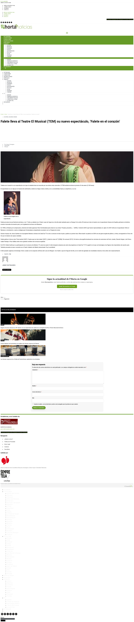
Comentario (35, 369)
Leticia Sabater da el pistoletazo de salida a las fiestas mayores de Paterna (20, 343)
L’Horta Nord (8, 38)
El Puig (9, 506)
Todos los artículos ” (7, 269)
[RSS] (5, 22)
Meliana (9, 519)
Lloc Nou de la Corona (13, 553)
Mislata (9, 559)
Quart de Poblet (12, 566)
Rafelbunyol (10, 529)
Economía (9, 48)
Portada (2, 114)
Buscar (5, 68)
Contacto (6, 9)
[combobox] (8, 619)
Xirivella (9, 573)
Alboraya (9, 495)
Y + (4, 58)
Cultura (9, 45)
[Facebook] (1, 22)
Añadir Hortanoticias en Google (67, 286)
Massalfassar (11, 516)
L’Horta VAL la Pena (12, 63)
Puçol (8, 527)
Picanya (9, 562)
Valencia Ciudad (8, 41)
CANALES (7, 579)
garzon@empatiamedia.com (8, 429)
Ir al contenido (4, 1)
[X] (9, 22)
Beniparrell (10, 547)
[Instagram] (3, 22)
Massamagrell (11, 518)
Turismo (9, 56)
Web (33, 398)
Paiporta (9, 560)
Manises (9, 555)
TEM (10, 254)
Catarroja (9, 551)
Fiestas (9, 49)
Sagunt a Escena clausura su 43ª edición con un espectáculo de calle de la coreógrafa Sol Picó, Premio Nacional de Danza (32, 327)
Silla (8, 570)
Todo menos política (12, 62)
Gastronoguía (10, 51)
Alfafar (9, 546)
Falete (6, 254)
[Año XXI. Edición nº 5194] (9, 5)
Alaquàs (9, 538)
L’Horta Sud (7, 39)
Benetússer (10, 549)
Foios (8, 510)
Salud (8, 53)
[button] (67, 127)
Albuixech (10, 497)
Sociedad (9, 55)
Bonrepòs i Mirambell (13, 503)
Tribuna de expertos (12, 61)
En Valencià (7, 66)
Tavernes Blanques (12, 532)
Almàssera (10, 501)
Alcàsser (9, 542)
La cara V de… (10, 65)
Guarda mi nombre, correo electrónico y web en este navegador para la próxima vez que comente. (56, 404)
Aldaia (9, 544)
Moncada (9, 521)
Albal (8, 540)
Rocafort (9, 531)
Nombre (34, 385)
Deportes (9, 46)
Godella (9, 512)
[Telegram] (7, 22)
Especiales (7, 42)
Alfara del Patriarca (13, 499)
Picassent (10, 564)
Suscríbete (6, 8)
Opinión (9, 59)
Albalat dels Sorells (13, 493)
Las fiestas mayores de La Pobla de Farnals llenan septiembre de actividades (20, 359)
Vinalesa (9, 534)
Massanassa (10, 557)
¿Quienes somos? (7, 6)
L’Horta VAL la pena (13, 605)
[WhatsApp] (11, 22)
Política (9, 52)
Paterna (2, 340)
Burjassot (10, 504)
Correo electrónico (37, 391)
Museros (9, 523)
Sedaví (9, 568)
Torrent (9, 572)
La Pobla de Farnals (5, 356)
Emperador (10, 508)
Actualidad (7, 36)
